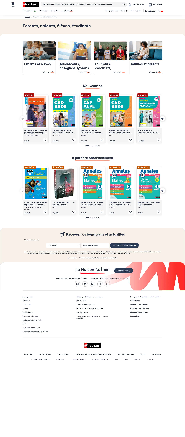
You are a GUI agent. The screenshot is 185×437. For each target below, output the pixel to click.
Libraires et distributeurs (139, 308)
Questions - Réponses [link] (100, 359)
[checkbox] (25, 252)
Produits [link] (151, 359)
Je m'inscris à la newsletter (123, 245)
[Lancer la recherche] (124, 4)
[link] (77, 284)
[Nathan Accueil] (31, 4)
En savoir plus (72, 258)
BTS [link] (24, 324)
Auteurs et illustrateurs (139, 304)
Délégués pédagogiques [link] (40, 359)
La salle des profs (152, 11)
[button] (87, 145)
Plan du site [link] (28, 354)
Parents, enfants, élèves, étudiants (89, 297)
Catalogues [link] (60, 359)
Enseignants (27, 297)
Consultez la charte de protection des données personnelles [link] (98, 258)
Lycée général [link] (28, 312)
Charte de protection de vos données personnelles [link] (93, 354)
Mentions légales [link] (45, 354)
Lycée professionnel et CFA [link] (32, 320)
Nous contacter (136, 11)
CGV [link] (126, 359)
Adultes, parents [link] (82, 312)
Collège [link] (25, 308)
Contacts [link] (138, 359)
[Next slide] (162, 118)
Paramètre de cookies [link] (126, 354)
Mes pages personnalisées (115, 11)
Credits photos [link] (63, 354)
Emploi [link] (143, 354)
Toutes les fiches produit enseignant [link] (35, 331)
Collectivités (135, 301)
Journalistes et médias (139, 312)
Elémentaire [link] (27, 304)
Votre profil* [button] (52, 245)
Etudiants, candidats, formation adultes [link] (90, 308)
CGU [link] (116, 359)
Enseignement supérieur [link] (31, 328)
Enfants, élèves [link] (81, 301)
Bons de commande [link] (78, 359)
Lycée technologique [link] (30, 316)
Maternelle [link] (26, 301)
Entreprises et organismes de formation (145, 297)
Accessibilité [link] (156, 354)
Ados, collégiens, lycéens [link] (85, 304)
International (135, 316)
